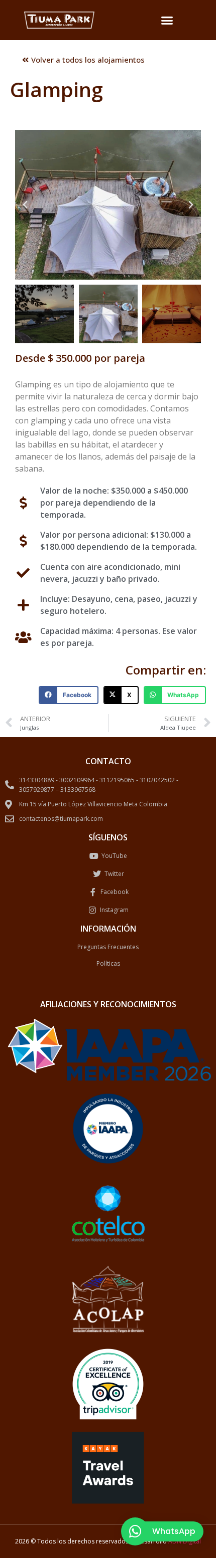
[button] (167, 20)
